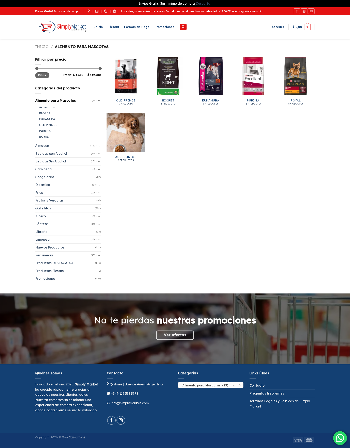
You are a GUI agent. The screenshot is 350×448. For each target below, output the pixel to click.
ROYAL (44, 137)
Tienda (113, 27)
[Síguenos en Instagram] (304, 11)
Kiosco (40, 216)
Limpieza (42, 239)
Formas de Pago (136, 27)
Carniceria (43, 169)
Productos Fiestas (49, 271)
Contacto (257, 385)
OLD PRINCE (48, 125)
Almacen (42, 146)
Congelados (44, 177)
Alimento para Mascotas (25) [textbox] (208, 385)
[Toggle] (99, 100)
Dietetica (42, 185)
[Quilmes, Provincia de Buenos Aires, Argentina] (89, 11)
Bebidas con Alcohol (51, 153)
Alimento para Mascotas (55, 100)
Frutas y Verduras (49, 200)
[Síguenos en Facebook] (297, 11)
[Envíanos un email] (311, 11)
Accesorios (47, 107)
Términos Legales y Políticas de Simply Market (280, 403)
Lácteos (41, 224)
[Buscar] (183, 27)
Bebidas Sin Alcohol (50, 161)
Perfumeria (44, 255)
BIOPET (44, 113)
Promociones (164, 27)
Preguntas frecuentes (267, 393)
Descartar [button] (204, 3)
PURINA (45, 131)
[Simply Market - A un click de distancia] (61, 27)
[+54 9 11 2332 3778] (115, 11)
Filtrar (42, 75)
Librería (41, 232)
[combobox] (210, 385)
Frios (39, 193)
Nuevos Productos (49, 247)
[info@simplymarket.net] (97, 11)
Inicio (98, 27)
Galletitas (43, 208)
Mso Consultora (73, 437)
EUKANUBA (47, 119)
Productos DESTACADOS (54, 263)
